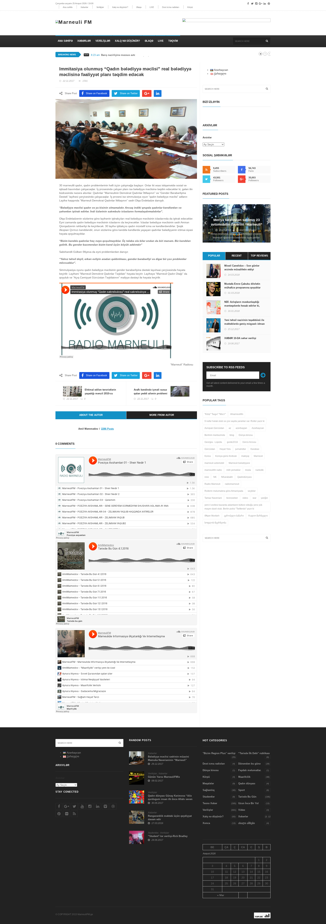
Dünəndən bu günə (249, 763)
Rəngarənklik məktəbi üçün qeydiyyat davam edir (170, 818)
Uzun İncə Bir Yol (248, 803)
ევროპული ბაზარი (234, 515)
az (230, 428)
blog (232, 435)
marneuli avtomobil (214, 463)
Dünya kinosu (246, 435)
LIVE (152, 7)
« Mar (220, 895)
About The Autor (91, 415)
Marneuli (258, 456)
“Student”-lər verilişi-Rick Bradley (168, 836)
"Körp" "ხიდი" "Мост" (215, 414)
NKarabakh (227, 477)
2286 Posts (107, 428)
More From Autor (161, 415)
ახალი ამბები (246, 823)
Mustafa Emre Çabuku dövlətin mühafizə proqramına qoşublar (242, 285)
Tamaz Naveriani (213, 498)
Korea (208, 456)
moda (248, 470)
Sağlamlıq (209, 790)
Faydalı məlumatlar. (249, 770)
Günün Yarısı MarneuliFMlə (164, 776)
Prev (205, 223)
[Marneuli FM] (75, 21)
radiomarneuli (232, 484)
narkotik (259, 470)
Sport (241, 790)
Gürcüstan (210, 449)
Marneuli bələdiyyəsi (239, 463)
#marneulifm (236, 414)
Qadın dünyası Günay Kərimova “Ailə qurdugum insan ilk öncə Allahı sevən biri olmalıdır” (170, 799)
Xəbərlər (84, 7)
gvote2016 (232, 442)
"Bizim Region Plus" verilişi (219, 753)
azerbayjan (241, 428)
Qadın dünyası (246, 783)
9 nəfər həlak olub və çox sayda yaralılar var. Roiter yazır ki (234, 421)
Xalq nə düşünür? (120, 7)
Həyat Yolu (225, 449)
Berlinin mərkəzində (215, 435)
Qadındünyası (244, 477)
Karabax (255, 449)
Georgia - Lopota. (213, 442)
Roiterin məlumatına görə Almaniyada (224, 491)
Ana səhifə (67, 7)
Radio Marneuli (212, 484)
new (207, 477)
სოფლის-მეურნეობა (215, 522)
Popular (214, 255)
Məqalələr (208, 783)
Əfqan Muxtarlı (212, 515)
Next (268, 223)
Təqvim (173, 40)
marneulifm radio (213, 470)
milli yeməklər (233, 470)
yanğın (264, 498)
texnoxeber (232, 498)
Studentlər (153, 833)
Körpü (190, 7)
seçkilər (252, 491)
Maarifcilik (244, 776)
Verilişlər (100, 7)
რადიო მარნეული (258, 515)
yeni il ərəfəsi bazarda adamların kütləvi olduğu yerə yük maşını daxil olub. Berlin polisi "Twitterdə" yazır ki (233, 507)
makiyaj (245, 456)
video (245, 498)
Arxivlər (207, 137)
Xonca (206, 823)
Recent (237, 255)
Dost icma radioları (170, 7)
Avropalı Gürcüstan (214, 428)
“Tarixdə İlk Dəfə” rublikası (254, 753)
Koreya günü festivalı (226, 456)
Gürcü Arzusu (249, 442)
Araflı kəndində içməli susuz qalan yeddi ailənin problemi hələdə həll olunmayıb (150, 393)
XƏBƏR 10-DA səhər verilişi (240, 338)
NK (215, 477)
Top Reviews (259, 255)
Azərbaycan (258, 428)
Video (241, 809)
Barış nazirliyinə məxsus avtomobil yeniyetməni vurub (133, 55)
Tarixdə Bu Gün (247, 796)
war (254, 498)
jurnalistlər (240, 449)
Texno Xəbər (210, 803)
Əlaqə (138, 7)
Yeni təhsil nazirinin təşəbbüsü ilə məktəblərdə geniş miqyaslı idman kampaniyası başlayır (244, 324)
